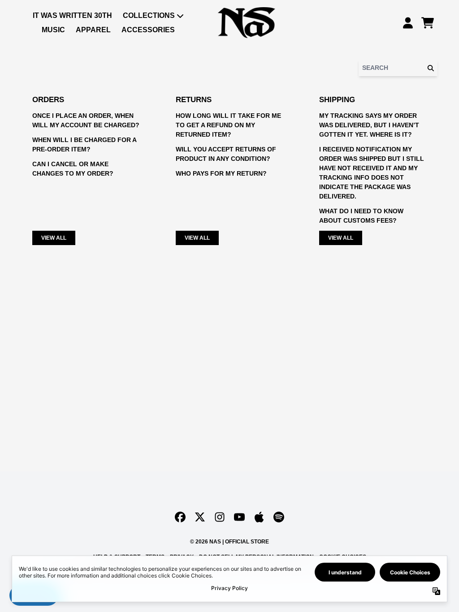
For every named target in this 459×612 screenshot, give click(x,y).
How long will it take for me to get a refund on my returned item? (228, 125)
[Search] (430, 68)
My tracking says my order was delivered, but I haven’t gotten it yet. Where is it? (369, 125)
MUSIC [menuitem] (53, 30)
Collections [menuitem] (149, 15)
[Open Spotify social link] (279, 517)
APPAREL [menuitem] (93, 30)
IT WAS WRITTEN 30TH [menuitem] (72, 15)
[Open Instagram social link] (220, 517)
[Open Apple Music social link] (259, 517)
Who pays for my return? (221, 173)
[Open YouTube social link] (239, 517)
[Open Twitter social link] (200, 517)
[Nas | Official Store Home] (246, 22)
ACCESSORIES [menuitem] (148, 30)
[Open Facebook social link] (180, 517)
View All (53, 238)
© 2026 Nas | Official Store (229, 542)
